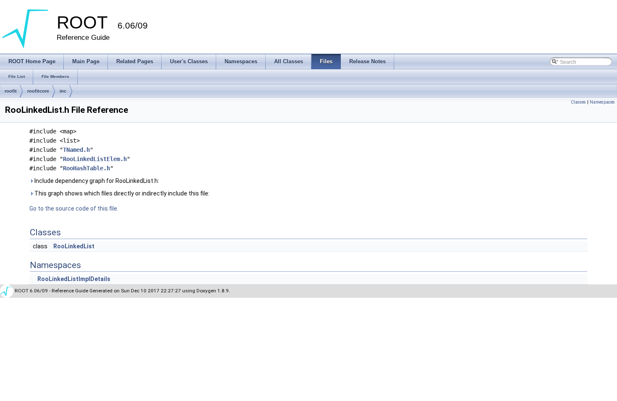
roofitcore (38, 91)
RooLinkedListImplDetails (73, 279)
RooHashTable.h (86, 168)
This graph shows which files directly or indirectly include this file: (121, 193)
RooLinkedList (73, 246)
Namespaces (602, 102)
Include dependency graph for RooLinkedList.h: (96, 180)
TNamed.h (76, 149)
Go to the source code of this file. (73, 208)
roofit (11, 91)
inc (63, 91)
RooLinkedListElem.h (95, 159)
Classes (578, 102)
